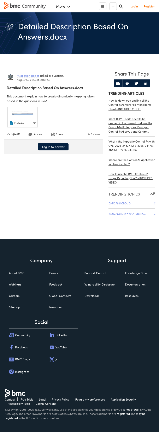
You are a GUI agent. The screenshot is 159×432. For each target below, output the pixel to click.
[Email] (118, 83)
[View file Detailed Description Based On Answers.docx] (22, 117)
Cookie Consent (46, 404)
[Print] (127, 83)
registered (123, 414)
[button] (34, 123)
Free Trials (26, 399)
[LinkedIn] (145, 83)
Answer (38, 134)
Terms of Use (131, 410)
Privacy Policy (60, 399)
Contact (10, 399)
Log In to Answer (53, 147)
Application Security (123, 399)
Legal (42, 399)
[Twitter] (136, 83)
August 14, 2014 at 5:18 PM (33, 80)
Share (60, 134)
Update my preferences (90, 399)
